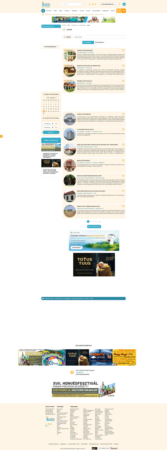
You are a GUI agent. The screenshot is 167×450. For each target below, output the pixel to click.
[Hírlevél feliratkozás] (90, 4)
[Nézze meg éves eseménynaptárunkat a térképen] (124, 10)
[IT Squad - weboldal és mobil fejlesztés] (114, 448)
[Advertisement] (94, 102)
